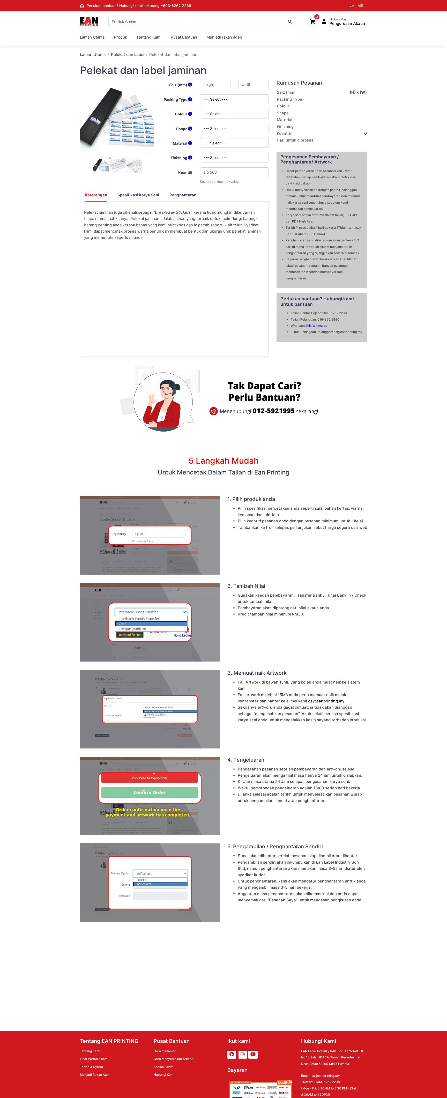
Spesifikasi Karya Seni (138, 194)
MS (360, 5)
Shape (182, 129)
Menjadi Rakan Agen (95, 1075)
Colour (181, 114)
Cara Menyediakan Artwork (174, 1059)
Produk (120, 37)
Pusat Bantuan (184, 37)
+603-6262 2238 (176, 5)
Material (180, 143)
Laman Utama (92, 37)
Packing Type (176, 99)
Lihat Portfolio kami (94, 1059)
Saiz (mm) (178, 85)
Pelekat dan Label (127, 54)
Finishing (179, 157)
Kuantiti (185, 172)
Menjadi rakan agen (224, 37)
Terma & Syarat (91, 1067)
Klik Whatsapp (316, 326)
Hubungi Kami (164, 1075)
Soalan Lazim (164, 1067)
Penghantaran (182, 194)
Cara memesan (165, 1051)
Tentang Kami (148, 37)
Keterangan (96, 194)
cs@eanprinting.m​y (326, 701)
